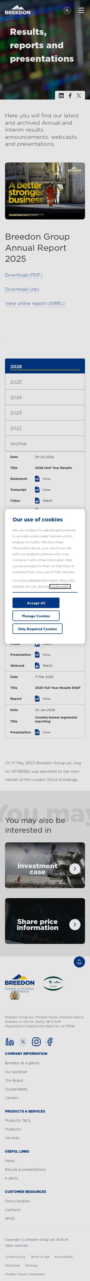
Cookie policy (60, 586)
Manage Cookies (36, 616)
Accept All (36, 603)
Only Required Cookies (37, 629)
